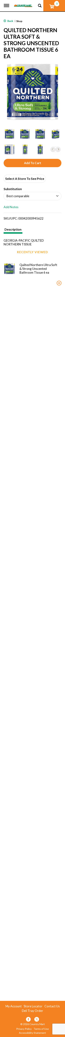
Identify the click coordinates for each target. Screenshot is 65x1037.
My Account (13, 1006)
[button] (9, 134)
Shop (19, 21)
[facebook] (28, 1020)
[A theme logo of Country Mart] (23, 3)
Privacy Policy (24, 1028)
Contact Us (52, 1006)
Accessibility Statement (32, 1032)
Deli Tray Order (32, 1011)
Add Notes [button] (11, 207)
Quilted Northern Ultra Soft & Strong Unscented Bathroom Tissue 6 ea (38, 268)
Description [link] (13, 229)
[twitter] (36, 1020)
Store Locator (33, 1006)
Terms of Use (41, 1028)
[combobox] (32, 196)
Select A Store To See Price (24, 179)
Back (10, 20)
